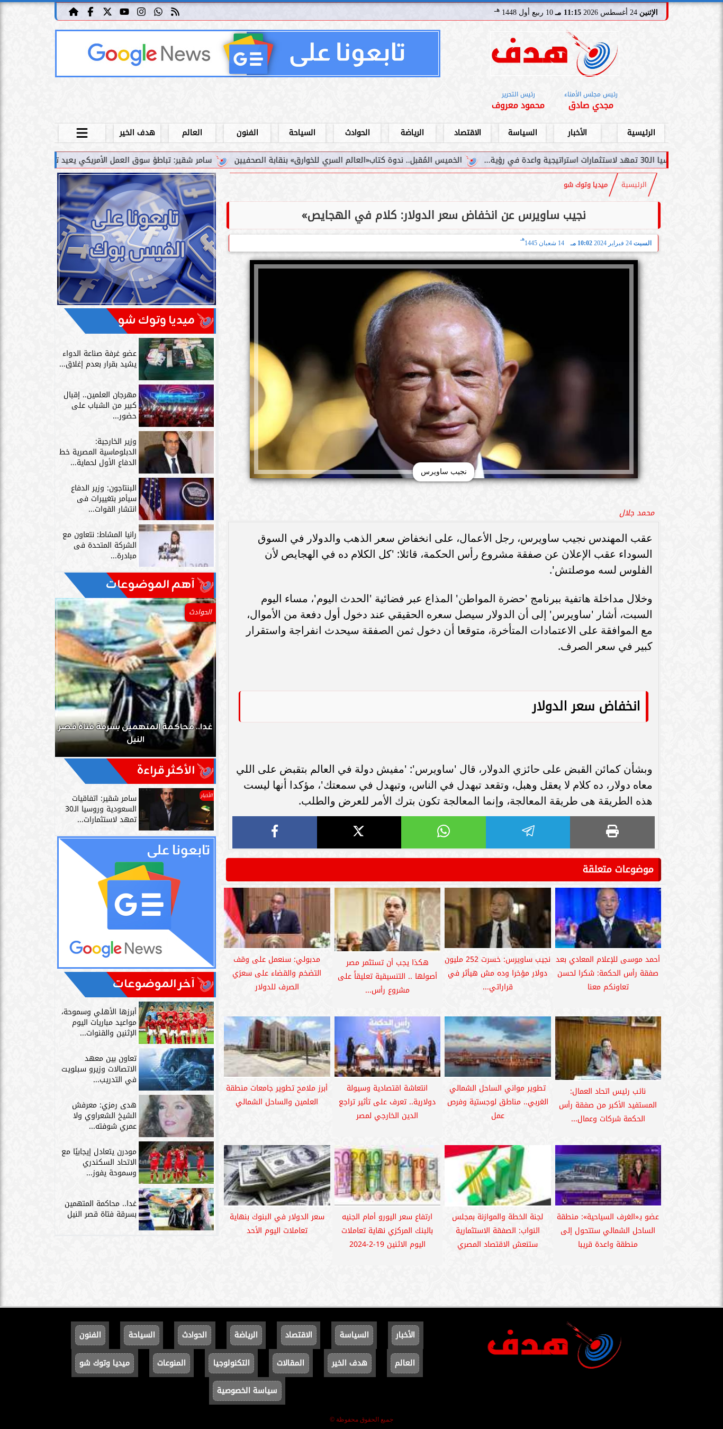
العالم (192, 133)
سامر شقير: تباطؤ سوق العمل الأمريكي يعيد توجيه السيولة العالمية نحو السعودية (147, 160)
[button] (77, 682)
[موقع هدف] (555, 55)
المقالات (290, 1363)
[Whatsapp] (158, 11)
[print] (612, 832)
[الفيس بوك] (90, 11)
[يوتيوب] (124, 11)
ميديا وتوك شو (586, 184)
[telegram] (528, 832)
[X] (359, 832)
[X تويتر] (107, 11)
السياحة (302, 133)
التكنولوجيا (231, 1363)
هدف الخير (137, 133)
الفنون (247, 133)
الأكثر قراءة (166, 771)
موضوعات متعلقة (618, 869)
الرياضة (412, 133)
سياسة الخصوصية (247, 1390)
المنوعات (171, 1363)
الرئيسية (641, 133)
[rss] (175, 11)
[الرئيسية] (73, 11)
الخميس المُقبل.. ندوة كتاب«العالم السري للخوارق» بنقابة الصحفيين (423, 160)
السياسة (522, 133)
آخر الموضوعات (154, 984)
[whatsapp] (443, 832)
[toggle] (82, 131)
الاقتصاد (467, 133)
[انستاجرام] (141, 11)
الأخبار (577, 133)
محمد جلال (636, 513)
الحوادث (357, 133)
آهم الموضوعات (150, 585)
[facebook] (274, 832)
